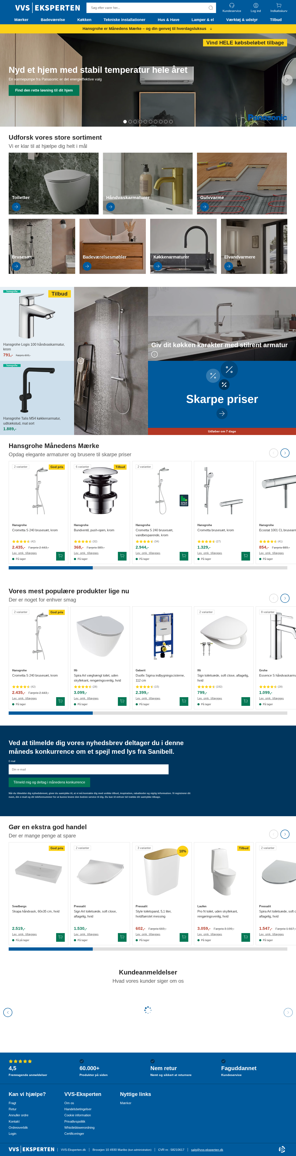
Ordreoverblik (18, 1127)
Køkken (84, 20)
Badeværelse (53, 20)
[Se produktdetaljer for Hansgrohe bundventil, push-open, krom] (100, 490)
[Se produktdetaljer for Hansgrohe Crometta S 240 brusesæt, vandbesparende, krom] (162, 490)
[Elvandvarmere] (254, 273)
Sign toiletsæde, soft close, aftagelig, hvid (223, 678)
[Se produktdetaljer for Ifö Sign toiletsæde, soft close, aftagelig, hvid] (223, 636)
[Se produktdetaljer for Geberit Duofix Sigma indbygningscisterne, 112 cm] (162, 636)
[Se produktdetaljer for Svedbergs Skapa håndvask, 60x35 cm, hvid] (38, 872)
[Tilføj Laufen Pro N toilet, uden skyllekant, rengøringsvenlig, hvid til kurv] (245, 937)
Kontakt (14, 1121)
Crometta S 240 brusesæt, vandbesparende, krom (154, 532)
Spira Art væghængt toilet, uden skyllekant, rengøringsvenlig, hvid (97, 678)
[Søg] (211, 8)
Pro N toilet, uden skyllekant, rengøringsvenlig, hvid (217, 913)
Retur (12, 1109)
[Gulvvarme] (242, 213)
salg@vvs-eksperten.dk (207, 1149)
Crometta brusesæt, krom (215, 530)
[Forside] (47, 8)
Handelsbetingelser (77, 1109)
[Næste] (287, 80)
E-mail (12, 761)
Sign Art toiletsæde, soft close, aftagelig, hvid (95, 913)
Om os (69, 1103)
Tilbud (276, 20)
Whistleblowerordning (79, 1127)
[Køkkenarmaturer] (183, 273)
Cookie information (77, 1115)
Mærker (21, 20)
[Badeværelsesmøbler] (113, 273)
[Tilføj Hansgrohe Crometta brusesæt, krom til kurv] (245, 556)
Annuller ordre (18, 1115)
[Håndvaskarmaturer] (148, 213)
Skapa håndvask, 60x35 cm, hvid (35, 911)
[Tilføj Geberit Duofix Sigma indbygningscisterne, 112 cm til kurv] (184, 701)
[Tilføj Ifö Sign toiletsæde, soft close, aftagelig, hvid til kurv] (245, 701)
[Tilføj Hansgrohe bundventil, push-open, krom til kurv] (122, 556)
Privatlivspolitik (74, 1121)
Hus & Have (168, 20)
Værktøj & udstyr (242, 20)
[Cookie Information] (282, 1149)
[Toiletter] (54, 213)
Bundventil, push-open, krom (94, 530)
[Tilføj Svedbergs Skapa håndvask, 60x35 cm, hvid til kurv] (60, 937)
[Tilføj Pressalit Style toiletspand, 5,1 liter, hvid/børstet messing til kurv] (184, 937)
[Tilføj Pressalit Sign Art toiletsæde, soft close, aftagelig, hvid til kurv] (122, 937)
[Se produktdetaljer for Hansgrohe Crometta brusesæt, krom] (223, 490)
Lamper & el (203, 20)
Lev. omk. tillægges (24, 553)
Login (12, 1133)
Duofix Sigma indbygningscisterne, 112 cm (160, 678)
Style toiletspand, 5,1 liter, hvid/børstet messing (153, 913)
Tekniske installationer (124, 20)
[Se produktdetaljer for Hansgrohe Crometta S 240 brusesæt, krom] (38, 490)
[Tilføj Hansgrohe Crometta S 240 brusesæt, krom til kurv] (60, 556)
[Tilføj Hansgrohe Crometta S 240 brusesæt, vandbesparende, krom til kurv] (184, 556)
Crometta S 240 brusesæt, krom (35, 530)
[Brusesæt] (42, 273)
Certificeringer (74, 1133)
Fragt (12, 1103)
